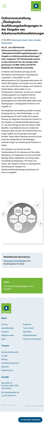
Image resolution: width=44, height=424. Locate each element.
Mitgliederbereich (30, 335)
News (30, 40)
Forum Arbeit (28, 328)
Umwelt (4, 356)
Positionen (27, 324)
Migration (5, 367)
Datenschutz (38, 406)
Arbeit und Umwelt (19, 40)
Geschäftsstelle (7, 328)
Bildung (4, 359)
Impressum (29, 406)
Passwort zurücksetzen (32, 339)
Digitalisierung (7, 370)
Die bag (4, 324)
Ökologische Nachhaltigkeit (15, 261)
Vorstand (5, 332)
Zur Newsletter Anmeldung (30, 420)
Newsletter (27, 332)
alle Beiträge (21, 286)
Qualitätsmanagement (10, 363)
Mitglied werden (7, 335)
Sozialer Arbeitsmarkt (9, 352)
